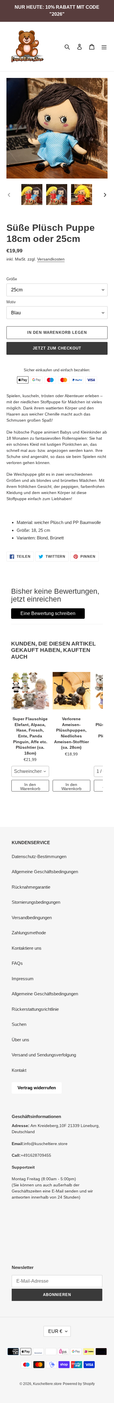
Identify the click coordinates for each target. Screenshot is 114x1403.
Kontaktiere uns (27, 948)
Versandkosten (51, 259)
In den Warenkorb (30, 786)
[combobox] (30, 771)
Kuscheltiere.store (47, 1384)
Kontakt (19, 1070)
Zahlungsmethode (29, 932)
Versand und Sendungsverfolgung (44, 1054)
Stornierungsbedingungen (36, 902)
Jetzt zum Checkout (57, 348)
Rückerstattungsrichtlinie (35, 1009)
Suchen (19, 1024)
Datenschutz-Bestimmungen (39, 856)
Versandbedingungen (32, 917)
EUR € (55, 1331)
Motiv (11, 302)
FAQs (17, 963)
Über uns (20, 1039)
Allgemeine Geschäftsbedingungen (45, 871)
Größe (11, 279)
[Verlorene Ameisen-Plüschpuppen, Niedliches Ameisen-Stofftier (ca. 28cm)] (71, 690)
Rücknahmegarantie (31, 887)
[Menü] (104, 46)
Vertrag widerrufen (37, 1087)
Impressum (23, 978)
